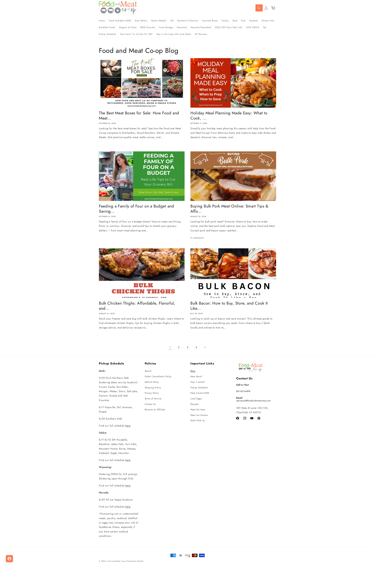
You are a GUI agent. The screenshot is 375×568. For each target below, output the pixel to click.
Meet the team (197, 409)
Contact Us (150, 404)
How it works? (197, 382)
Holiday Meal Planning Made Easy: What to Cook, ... (228, 115)
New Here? (196, 376)
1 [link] (170, 347)
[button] (258, 7)
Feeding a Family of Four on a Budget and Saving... (136, 209)
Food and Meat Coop (116, 561)
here (128, 426)
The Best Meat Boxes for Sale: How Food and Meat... (139, 115)
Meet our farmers (199, 415)
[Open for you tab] (9, 558)
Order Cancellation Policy (158, 376)
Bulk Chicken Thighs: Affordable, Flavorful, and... (137, 306)
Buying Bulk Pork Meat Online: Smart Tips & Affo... (229, 209)
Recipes (194, 404)
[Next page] (204, 347)
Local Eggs (196, 398)
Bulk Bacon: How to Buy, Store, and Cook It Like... (229, 306)
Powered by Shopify (134, 561)
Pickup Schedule (199, 387)
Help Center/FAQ (199, 393)
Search (148, 371)
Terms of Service (153, 398)
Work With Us (197, 420)
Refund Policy (152, 382)
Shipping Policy (153, 387)
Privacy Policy (152, 393)
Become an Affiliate (155, 409)
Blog (192, 371)
